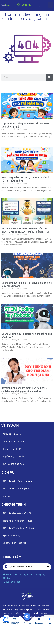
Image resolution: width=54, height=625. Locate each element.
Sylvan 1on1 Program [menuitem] (13, 535)
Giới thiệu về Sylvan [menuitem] (12, 434)
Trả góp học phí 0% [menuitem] (12, 449)
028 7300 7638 (13, 581)
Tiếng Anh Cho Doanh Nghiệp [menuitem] (17, 481)
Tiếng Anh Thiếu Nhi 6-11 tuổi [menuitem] (17, 520)
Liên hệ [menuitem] (6, 496)
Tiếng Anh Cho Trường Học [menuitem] (16, 488)
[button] (50, 5)
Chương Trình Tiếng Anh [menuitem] (15, 543)
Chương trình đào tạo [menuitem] (13, 441)
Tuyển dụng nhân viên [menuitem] (13, 456)
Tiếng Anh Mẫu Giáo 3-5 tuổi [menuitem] (17, 513)
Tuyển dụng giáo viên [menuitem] (13, 464)
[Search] (49, 77)
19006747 (26, 4)
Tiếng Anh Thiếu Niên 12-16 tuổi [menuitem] (18, 528)
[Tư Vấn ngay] (27, 619)
